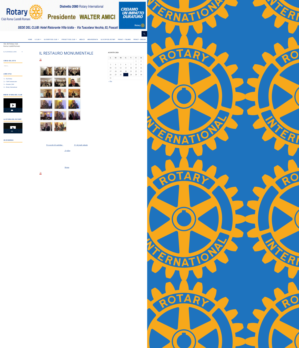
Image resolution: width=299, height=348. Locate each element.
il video (67, 150)
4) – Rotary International (10, 87)
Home (30, 39)
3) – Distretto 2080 (9, 84)
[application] (13, 105)
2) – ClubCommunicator (10, 81)
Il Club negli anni (10, 52)
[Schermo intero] (21, 110)
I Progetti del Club (68, 39)
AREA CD (82, 39)
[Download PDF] (40, 59)
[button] (13, 105)
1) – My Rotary (8, 79)
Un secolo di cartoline (54, 145)
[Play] (6, 110)
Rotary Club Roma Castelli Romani (21, 33)
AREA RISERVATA (92, 39)
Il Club (37, 39)
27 (126, 74)
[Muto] (19, 110)
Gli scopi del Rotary (108, 39)
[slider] (12, 110)
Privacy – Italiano (124, 39)
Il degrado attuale (81, 145)
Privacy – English (139, 39)
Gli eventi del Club (50, 39)
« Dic (110, 81)
